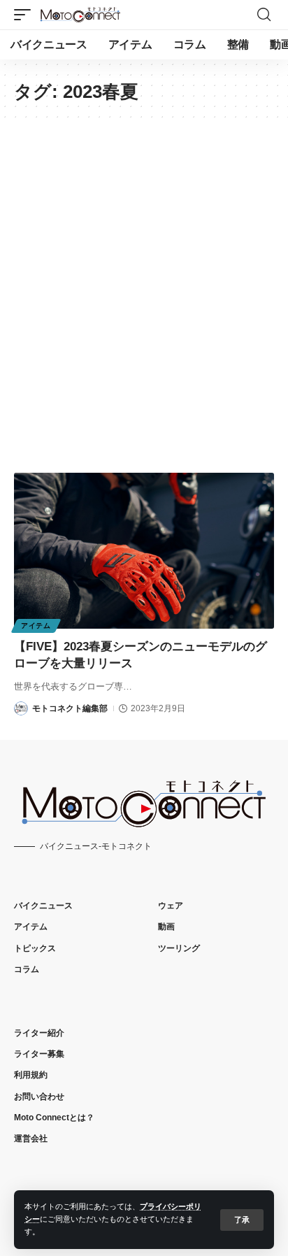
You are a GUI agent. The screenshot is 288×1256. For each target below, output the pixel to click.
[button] (242, 1220)
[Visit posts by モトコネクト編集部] (21, 708)
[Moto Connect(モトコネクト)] (80, 14)
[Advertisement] (144, 304)
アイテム (36, 625)
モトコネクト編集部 (70, 708)
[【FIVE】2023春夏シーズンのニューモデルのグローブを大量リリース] (144, 551)
